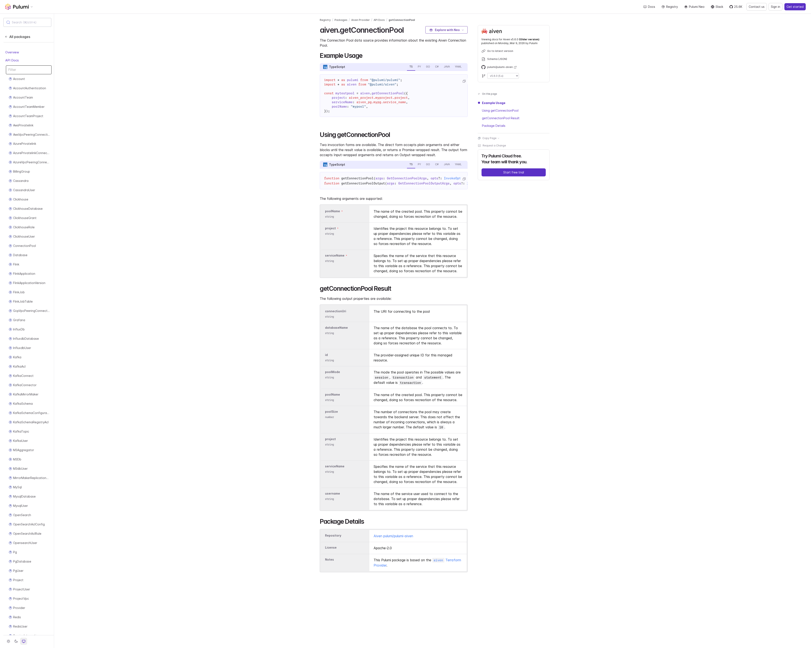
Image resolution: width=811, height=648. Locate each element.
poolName (332, 211)
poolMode (332, 372)
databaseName (336, 327)
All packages (19, 37)
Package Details (493, 125)
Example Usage (493, 103)
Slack (719, 6)
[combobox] (27, 22)
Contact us (757, 6)
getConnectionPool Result (501, 118)
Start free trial (513, 172)
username (332, 493)
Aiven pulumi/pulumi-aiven (393, 536)
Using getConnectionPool (500, 110)
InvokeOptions (456, 178)
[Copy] (464, 81)
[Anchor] (407, 29)
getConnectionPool (402, 20)
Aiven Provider (360, 20)
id (326, 355)
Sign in (775, 6)
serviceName (334, 255)
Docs (651, 6)
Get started (795, 6)
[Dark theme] (16, 641)
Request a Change (494, 145)
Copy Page (489, 138)
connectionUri (335, 311)
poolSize (331, 411)
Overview (12, 52)
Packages (341, 20)
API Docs (12, 60)
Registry (672, 6)
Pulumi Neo (697, 6)
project (330, 228)
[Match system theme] (23, 641)
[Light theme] (8, 641)
